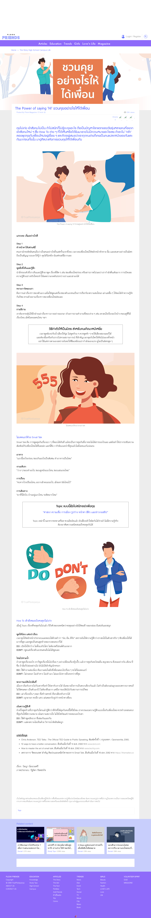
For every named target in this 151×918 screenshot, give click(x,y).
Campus (44, 50)
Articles (42, 43)
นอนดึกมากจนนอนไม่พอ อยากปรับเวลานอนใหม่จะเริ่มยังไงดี (120, 848)
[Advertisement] (71, 16)
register (136, 36)
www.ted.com (94, 744)
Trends (68, 43)
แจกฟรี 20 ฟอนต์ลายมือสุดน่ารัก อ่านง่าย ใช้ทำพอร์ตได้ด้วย (60, 848)
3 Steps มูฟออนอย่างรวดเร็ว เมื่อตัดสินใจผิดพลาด (90, 847)
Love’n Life (89, 43)
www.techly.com (91, 748)
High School (34, 50)
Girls (77, 43)
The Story (24, 50)
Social (20, 851)
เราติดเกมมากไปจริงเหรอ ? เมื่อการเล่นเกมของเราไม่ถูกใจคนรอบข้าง (29, 848)
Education (56, 43)
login (128, 36)
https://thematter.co (124, 753)
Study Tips (52, 851)
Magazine (104, 43)
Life (49, 50)
